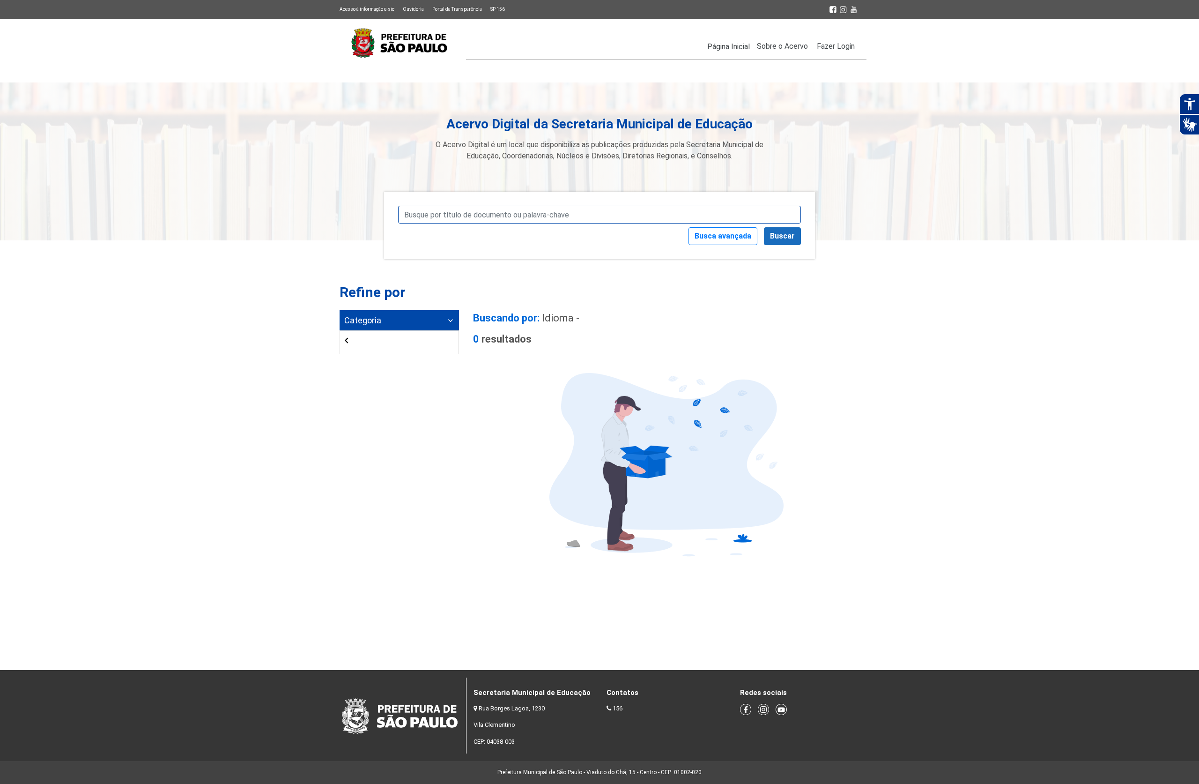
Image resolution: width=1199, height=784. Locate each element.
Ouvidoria (413, 9)
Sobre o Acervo (782, 46)
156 (617, 708)
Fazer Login (836, 46)
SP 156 (497, 9)
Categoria (362, 320)
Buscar (782, 235)
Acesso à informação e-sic (367, 9)
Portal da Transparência (457, 9)
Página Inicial (728, 46)
